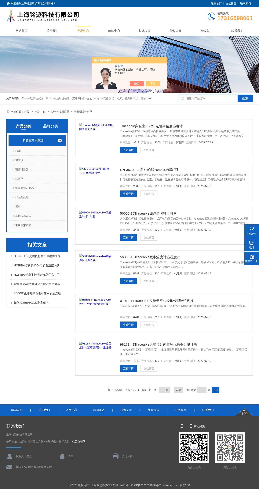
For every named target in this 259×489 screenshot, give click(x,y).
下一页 (165, 389)
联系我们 (245, 3)
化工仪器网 (79, 441)
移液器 (19, 178)
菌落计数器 (22, 169)
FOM (18, 150)
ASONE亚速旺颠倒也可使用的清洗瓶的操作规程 (39, 293)
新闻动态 (98, 410)
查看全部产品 (23, 225)
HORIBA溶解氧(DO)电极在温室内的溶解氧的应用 (39, 265)
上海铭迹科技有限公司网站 (37, 3)
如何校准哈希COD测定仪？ (31, 302)
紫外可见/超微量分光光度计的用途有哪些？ (39, 284)
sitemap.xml (170, 485)
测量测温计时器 (83, 111)
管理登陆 (185, 485)
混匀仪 (19, 160)
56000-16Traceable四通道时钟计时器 (148, 213)
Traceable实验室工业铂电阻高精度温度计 (151, 126)
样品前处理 (22, 197)
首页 (27, 111)
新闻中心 (114, 30)
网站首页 (22, 30)
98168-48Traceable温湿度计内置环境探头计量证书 (158, 344)
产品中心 (83, 30)
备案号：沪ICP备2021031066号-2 (140, 485)
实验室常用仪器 (60, 111)
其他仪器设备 (23, 215)
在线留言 (231, 3)
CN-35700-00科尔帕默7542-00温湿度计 (150, 170)
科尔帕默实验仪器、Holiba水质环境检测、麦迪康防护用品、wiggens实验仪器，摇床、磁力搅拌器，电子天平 (86, 98)
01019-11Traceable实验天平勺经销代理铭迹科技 (157, 301)
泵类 (18, 206)
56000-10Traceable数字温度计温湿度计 (150, 257)
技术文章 (145, 30)
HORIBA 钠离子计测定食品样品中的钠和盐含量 (39, 274)
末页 (178, 389)
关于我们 (52, 30)
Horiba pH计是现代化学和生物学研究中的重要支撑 (39, 256)
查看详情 (128, 150)
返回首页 (216, 3)
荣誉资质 (176, 30)
